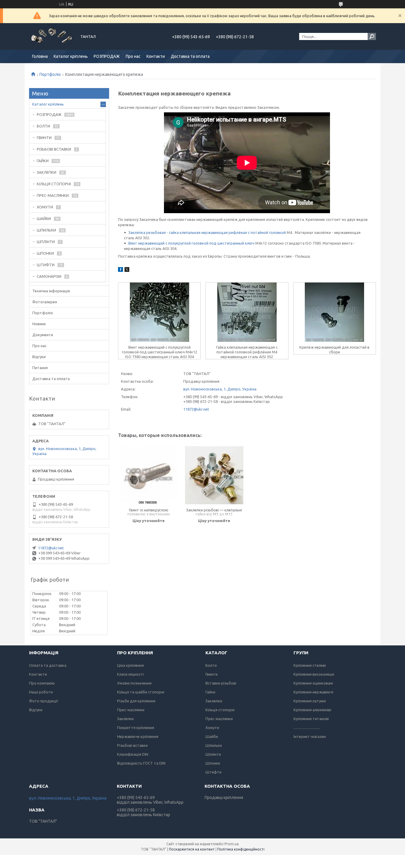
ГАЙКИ (43, 161)
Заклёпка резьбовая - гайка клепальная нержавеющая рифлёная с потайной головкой (207, 232)
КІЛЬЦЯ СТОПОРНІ (54, 184)
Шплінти (213, 754)
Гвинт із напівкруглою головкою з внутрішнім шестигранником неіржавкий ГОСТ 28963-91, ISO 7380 (148, 512)
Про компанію (42, 683)
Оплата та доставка (47, 665)
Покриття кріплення (135, 727)
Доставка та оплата (190, 56)
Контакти (155, 56)
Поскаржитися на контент (192, 849)
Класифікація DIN (132, 754)
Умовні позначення (134, 683)
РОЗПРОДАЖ (107, 56)
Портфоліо (50, 74)
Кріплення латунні (310, 701)
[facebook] (120, 270)
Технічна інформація (51, 291)
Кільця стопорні (220, 710)
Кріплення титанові (311, 719)
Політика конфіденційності (240, 849)
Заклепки (125, 719)
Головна (40, 56)
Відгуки (39, 357)
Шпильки (213, 745)
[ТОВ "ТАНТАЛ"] (51, 36)
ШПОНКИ (45, 253)
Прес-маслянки (130, 710)
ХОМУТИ (45, 207)
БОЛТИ (43, 126)
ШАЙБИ (44, 218)
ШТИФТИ (46, 265)
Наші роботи (41, 692)
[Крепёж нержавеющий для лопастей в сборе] (335, 312)
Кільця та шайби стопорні (140, 692)
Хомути (212, 727)
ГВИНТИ (44, 137)
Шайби (211, 736)
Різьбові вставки (132, 745)
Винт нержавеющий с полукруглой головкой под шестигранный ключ (191, 243)
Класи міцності (130, 674)
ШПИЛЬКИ (46, 230)
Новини (39, 324)
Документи (42, 335)
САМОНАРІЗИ (49, 276)
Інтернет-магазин (310, 736)
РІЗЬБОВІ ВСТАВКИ (54, 149)
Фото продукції (43, 701)
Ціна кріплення (130, 665)
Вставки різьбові (220, 683)
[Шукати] (372, 36)
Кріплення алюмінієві (312, 710)
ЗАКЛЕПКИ (46, 172)
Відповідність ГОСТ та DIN (141, 763)
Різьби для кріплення (136, 701)
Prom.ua (231, 844)
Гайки (210, 692)
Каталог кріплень (71, 56)
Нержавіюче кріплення (137, 736)
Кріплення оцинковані (313, 683)
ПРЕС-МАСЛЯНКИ (53, 195)
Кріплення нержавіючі (313, 692)
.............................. (307, 727)
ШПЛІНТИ (46, 242)
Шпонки (212, 763)
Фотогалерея (44, 302)
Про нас (133, 56)
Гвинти (211, 674)
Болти (211, 665)
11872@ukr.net (196, 409)
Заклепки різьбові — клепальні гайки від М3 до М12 (214, 512)
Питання (40, 368)
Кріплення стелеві (310, 665)
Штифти (213, 772)
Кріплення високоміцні (314, 674)
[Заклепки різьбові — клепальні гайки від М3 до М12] (214, 475)
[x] (127, 270)
